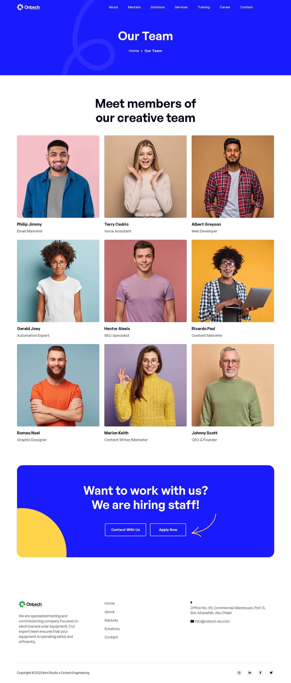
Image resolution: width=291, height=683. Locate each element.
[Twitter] (271, 673)
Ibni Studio (50, 673)
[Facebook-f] (260, 673)
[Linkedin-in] (250, 673)
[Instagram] (239, 673)
